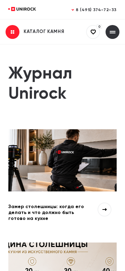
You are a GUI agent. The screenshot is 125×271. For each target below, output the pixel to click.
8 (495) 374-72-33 (96, 10)
